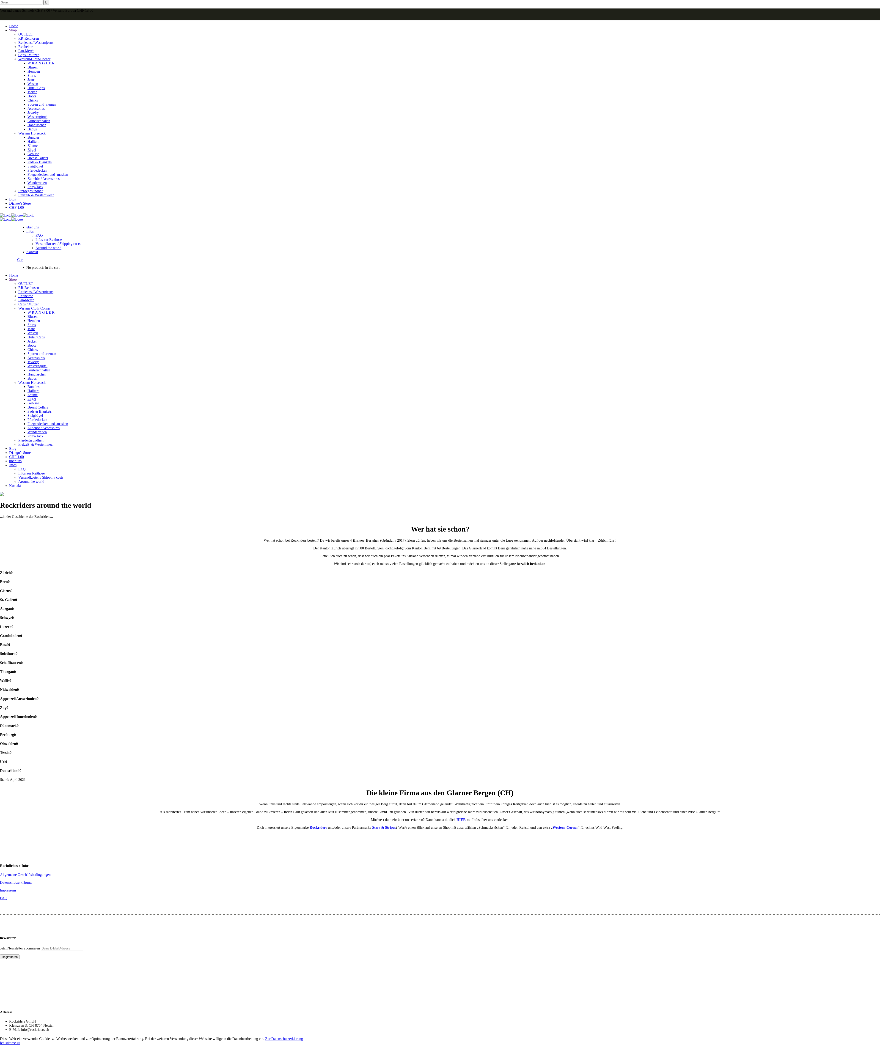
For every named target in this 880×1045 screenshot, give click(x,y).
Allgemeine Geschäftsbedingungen (25, 875)
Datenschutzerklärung (16, 882)
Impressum (8, 890)
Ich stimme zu (10, 1043)
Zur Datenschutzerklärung (284, 1039)
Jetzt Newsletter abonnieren (20, 948)
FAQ (3, 898)
